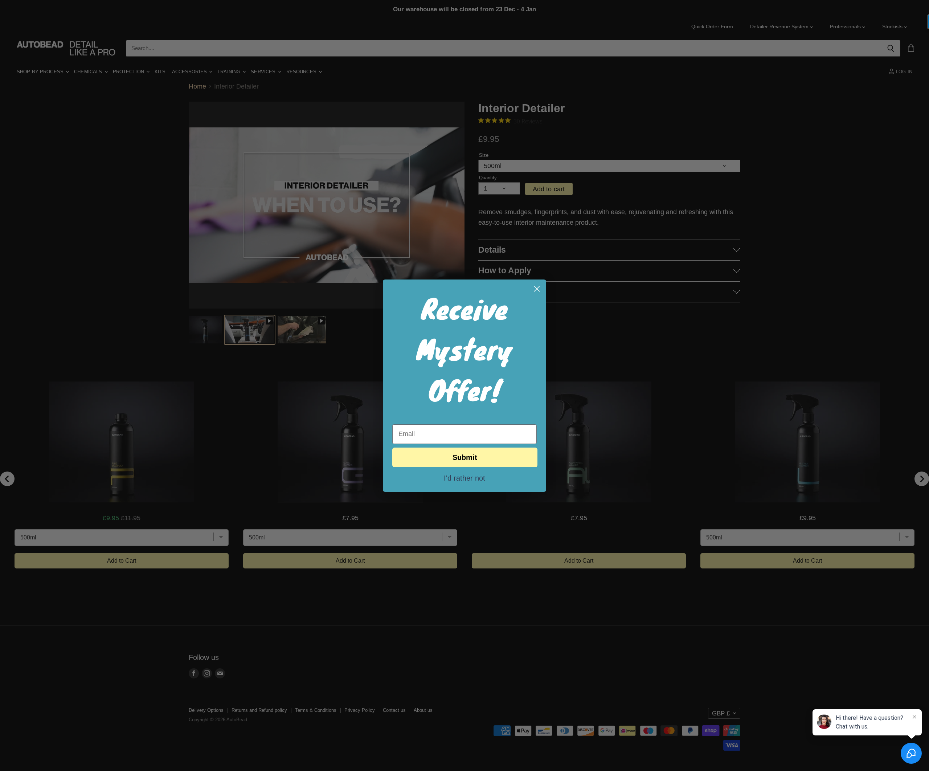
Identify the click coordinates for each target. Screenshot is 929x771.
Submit (465, 457)
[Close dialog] (537, 288)
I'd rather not (464, 477)
